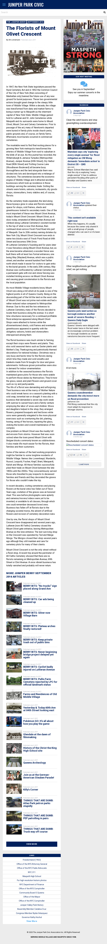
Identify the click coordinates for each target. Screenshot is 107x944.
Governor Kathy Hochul (32, 917)
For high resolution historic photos (32, 880)
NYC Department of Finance (32, 884)
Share (84, 187)
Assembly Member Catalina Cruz (31, 909)
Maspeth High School (32, 876)
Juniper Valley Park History (31, 905)
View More (31, 844)
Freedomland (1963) (32, 860)
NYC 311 (32, 872)
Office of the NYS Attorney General (32, 864)
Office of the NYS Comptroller (32, 888)
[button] (4, 4)
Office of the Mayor (31, 897)
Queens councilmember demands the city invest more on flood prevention (83, 395)
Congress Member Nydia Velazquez (32, 913)
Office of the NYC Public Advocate (32, 868)
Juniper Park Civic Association (81, 112)
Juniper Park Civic (26, 4)
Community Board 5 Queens (31, 893)
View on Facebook (73, 187)
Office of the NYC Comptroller (32, 901)
